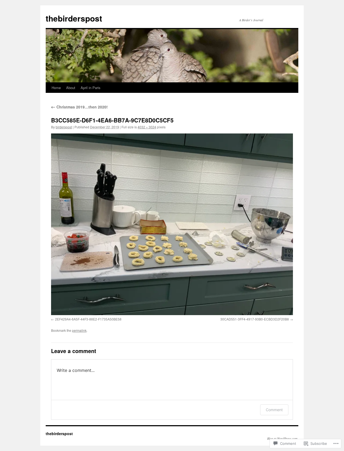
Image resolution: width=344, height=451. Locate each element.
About (70, 87)
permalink (79, 330)
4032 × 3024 (147, 127)
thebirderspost (74, 18)
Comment (274, 409)
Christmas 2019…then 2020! (79, 107)
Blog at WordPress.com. (282, 438)
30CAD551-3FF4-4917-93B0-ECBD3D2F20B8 (254, 319)
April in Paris (91, 87)
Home (56, 87)
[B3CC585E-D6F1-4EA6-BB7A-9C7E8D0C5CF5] (172, 224)
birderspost (64, 127)
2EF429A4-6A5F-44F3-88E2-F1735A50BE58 (88, 319)
